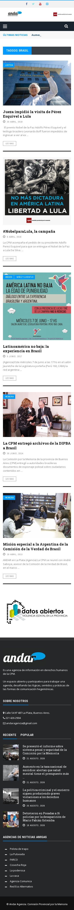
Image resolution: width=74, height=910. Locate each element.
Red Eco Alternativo (21, 886)
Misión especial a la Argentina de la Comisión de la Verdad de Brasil (35, 546)
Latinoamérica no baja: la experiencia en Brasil (26, 348)
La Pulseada (17, 854)
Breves (8, 277)
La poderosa (17, 870)
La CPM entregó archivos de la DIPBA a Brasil (37, 445)
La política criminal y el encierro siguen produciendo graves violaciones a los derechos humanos (46, 795)
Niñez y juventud (25, 277)
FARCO (14, 859)
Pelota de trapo (19, 849)
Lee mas (10, 143)
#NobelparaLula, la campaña (29, 231)
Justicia (9, 65)
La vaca (14, 875)
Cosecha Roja (18, 865)
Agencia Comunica (21, 881)
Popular (27, 735)
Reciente (9, 735)
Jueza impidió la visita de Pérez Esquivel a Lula (32, 114)
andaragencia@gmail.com (21, 723)
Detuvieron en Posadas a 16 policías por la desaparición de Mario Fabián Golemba (44, 816)
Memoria (9, 396)
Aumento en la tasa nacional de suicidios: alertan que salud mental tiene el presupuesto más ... (46, 772)
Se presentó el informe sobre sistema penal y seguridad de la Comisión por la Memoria (45, 749)
